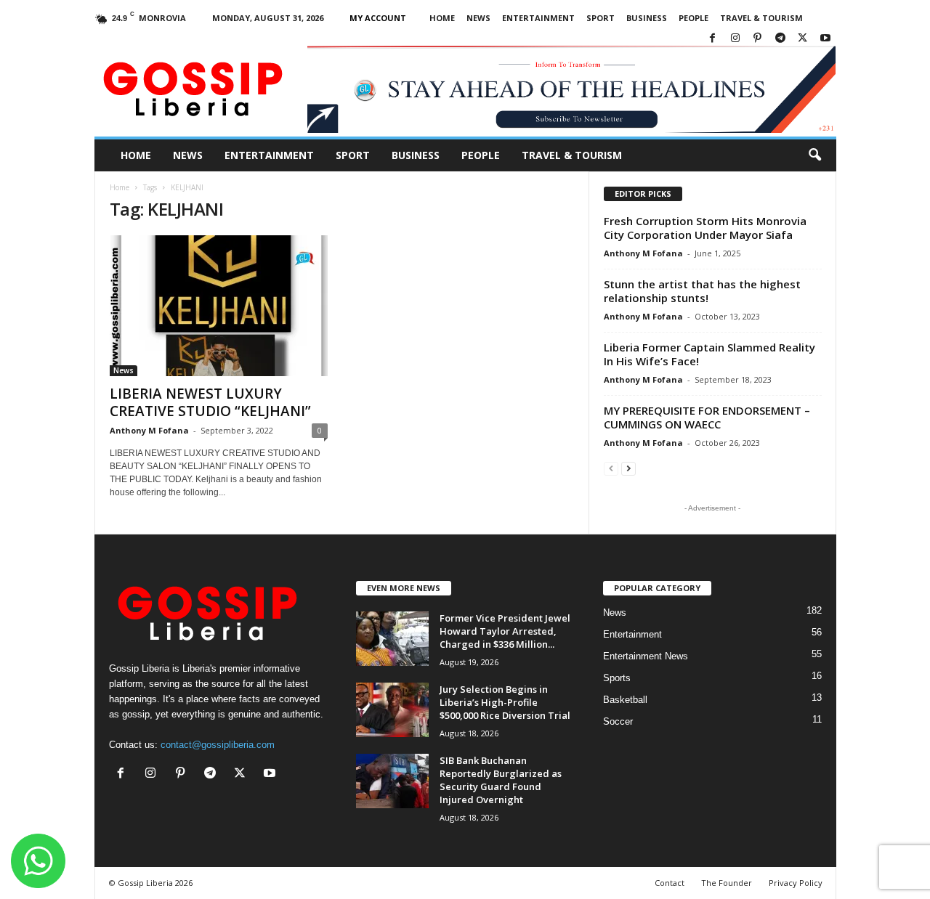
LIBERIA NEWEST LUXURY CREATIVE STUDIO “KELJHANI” (210, 402)
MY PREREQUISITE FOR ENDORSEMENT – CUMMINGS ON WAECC (707, 417)
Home (442, 17)
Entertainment (538, 17)
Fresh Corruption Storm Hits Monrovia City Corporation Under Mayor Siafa (705, 227)
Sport (600, 17)
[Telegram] (780, 38)
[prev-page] (611, 468)
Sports (617, 677)
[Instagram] (735, 38)
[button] (814, 155)
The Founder (726, 882)
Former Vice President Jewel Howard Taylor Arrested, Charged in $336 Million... (505, 631)
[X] (803, 38)
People (693, 17)
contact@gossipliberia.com (218, 744)
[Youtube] (825, 38)
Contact (669, 882)
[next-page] (628, 468)
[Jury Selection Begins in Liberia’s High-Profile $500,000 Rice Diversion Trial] (392, 710)
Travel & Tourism (761, 17)
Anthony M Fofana (149, 430)
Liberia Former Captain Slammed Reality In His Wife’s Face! (709, 354)
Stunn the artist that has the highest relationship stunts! (702, 291)
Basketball (625, 699)
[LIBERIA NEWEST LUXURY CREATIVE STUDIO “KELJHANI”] (219, 305)
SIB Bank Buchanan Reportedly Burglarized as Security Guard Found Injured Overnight (501, 780)
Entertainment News (645, 656)
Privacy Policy (795, 882)
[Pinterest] (758, 38)
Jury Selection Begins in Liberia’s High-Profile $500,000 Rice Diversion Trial (505, 702)
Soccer (618, 721)
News (478, 17)
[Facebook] (712, 38)
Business (646, 17)
